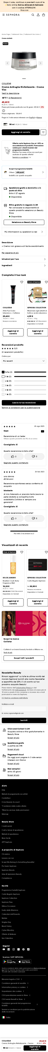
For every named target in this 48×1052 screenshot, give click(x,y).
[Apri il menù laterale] (3, 15)
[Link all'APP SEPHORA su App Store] (24, 961)
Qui (3, 970)
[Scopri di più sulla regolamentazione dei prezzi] (3, 110)
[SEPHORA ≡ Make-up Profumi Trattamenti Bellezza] (13, 15)
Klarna (39, 118)
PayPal (32, 118)
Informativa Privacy (24, 688)
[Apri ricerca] (33, 15)
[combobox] (24, 361)
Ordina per (6, 356)
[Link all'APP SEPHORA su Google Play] (10, 961)
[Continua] (40, 63)
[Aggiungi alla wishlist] (22, 282)
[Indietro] (7, 63)
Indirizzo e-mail (8, 704)
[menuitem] (38, 14)
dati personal (20, 690)
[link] (24, 402)
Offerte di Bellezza (39, 968)
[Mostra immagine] (24, 61)
